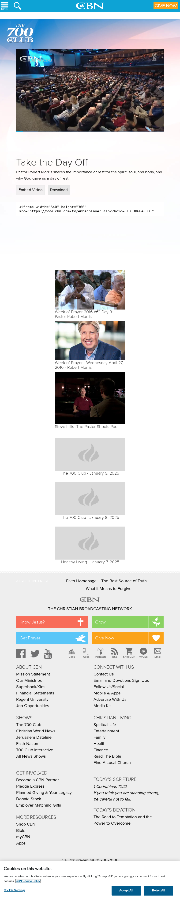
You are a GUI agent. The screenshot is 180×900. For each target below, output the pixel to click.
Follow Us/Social (109, 687)
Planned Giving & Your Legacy (44, 793)
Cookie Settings (14, 890)
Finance (101, 750)
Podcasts (100, 656)
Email (157, 656)
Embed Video (31, 190)
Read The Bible (107, 756)
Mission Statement (33, 674)
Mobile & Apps (107, 693)
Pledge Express (30, 786)
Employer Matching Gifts (38, 805)
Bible (72, 656)
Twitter (34, 654)
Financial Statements (35, 693)
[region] (90, 880)
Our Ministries (29, 681)
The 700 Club (21, 34)
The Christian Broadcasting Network (90, 609)
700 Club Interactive (34, 750)
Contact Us (104, 674)
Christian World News (35, 731)
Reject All (158, 890)
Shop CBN (25, 824)
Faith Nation (27, 744)
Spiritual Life (105, 725)
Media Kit (102, 706)
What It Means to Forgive (108, 589)
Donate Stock (28, 799)
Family (99, 737)
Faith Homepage (81, 581)
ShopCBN (129, 656)
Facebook (20, 654)
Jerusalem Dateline (34, 737)
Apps (86, 656)
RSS (114, 656)
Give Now (166, 6)
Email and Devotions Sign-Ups (121, 681)
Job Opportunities (32, 706)
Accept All (126, 890)
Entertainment (106, 731)
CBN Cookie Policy (28, 881)
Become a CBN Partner (37, 780)
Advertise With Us (110, 699)
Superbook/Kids (30, 687)
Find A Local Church (112, 763)
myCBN (143, 656)
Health (99, 744)
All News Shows (31, 756)
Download (59, 190)
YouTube (49, 654)
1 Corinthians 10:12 (110, 787)
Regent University (32, 699)
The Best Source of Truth (124, 581)
